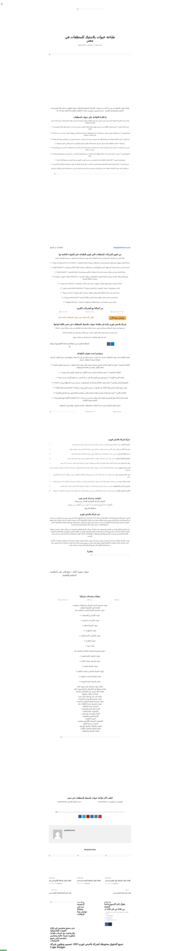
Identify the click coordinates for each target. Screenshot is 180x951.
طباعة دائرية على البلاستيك (106, 811)
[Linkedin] (112, 344)
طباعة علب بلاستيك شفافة (86, 811)
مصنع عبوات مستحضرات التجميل (65, 811)
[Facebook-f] (106, 924)
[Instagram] (110, 924)
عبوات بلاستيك (98, 45)
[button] (51, 312)
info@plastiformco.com (121, 247)
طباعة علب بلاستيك (97, 811)
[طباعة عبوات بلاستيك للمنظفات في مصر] (80, 816)
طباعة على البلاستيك (76, 811)
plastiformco (90, 45)
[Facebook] (108, 344)
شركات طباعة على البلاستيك (119, 811)
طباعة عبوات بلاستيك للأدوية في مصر (60, 880)
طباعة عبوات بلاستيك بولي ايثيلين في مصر (117, 880)
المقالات (80, 914)
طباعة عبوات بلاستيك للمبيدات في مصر (89, 880)
